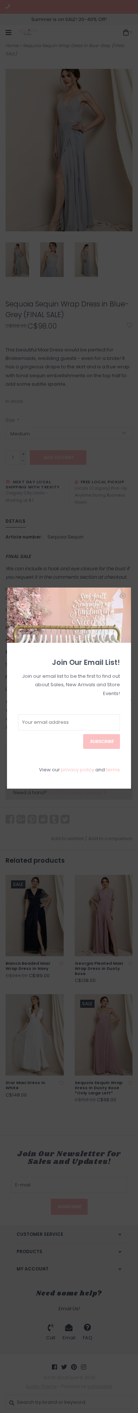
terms (113, 769)
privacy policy (77, 769)
